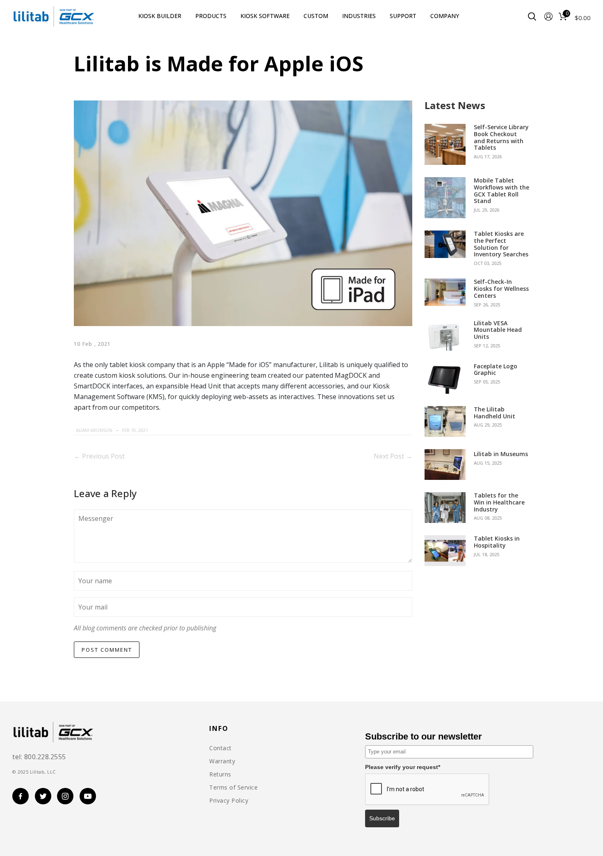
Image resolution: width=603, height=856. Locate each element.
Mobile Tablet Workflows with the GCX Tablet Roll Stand (501, 191)
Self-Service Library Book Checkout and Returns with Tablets (501, 137)
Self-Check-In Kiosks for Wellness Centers (501, 288)
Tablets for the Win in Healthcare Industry (499, 502)
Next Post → (393, 456)
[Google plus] (190, 430)
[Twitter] (172, 430)
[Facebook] (162, 430)
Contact (220, 748)
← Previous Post (99, 456)
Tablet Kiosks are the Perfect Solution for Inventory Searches (501, 244)
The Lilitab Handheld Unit (494, 413)
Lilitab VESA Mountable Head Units (498, 330)
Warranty (222, 761)
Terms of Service (233, 787)
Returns (220, 774)
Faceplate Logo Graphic (495, 370)
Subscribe (382, 818)
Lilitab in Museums (501, 454)
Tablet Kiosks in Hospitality (497, 542)
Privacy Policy (228, 800)
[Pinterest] (182, 430)
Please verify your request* (402, 767)
